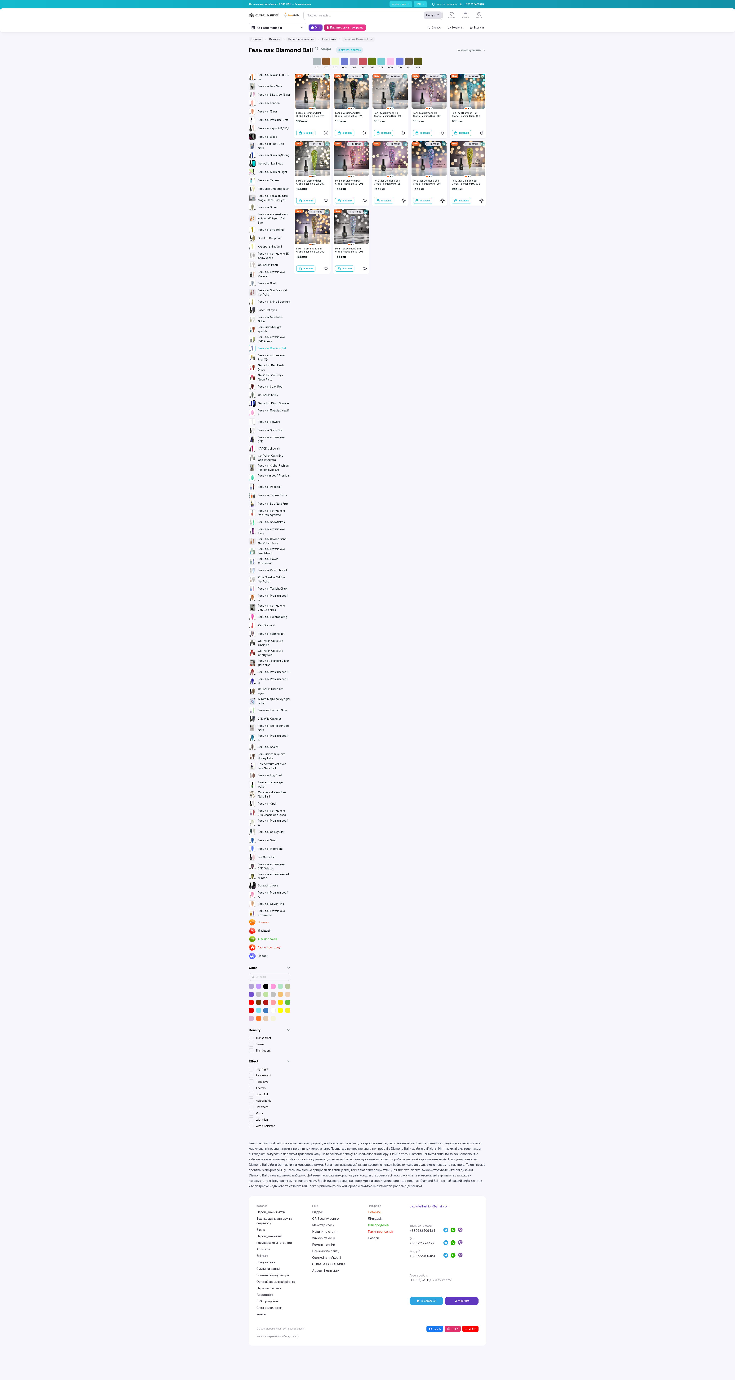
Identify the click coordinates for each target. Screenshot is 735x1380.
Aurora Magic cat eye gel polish (274, 701)
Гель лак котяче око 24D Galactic (271, 866)
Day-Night (262, 1069)
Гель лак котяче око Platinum (271, 274)
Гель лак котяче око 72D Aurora (271, 339)
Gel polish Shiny (268, 395)
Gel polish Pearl (268, 264)
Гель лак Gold (267, 283)
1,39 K (437, 1328)
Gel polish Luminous (270, 163)
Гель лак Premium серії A (273, 894)
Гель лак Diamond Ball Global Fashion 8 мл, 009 (427, 114)
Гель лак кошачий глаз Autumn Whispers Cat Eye (273, 218)
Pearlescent (263, 1075)
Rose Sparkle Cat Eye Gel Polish (272, 579)
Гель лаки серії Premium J (274, 477)
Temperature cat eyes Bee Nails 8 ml (272, 766)
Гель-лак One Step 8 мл (273, 188)
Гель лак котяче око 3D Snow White (273, 255)
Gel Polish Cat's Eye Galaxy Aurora (270, 457)
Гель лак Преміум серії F (273, 412)
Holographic (263, 1100)
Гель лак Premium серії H (273, 681)
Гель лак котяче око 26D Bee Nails (271, 607)
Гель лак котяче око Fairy (271, 531)
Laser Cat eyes (267, 310)
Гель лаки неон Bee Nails (271, 146)
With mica (262, 1119)
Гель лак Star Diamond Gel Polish (272, 292)
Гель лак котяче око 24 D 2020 (273, 876)
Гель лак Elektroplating (272, 616)
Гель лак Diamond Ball (272, 348)
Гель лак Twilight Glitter (273, 588)
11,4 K (455, 1328)
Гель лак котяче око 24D (271, 439)
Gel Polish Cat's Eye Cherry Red (270, 653)
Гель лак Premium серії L (274, 672)
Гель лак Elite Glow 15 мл (274, 94)
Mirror (259, 1113)
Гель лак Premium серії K (273, 737)
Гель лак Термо (268, 180)
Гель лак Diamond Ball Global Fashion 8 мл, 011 (348, 114)
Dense (260, 1044)
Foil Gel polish (266, 857)
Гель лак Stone (268, 207)
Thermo (261, 1088)
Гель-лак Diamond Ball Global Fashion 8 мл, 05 (387, 182)
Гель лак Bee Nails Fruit (273, 503)
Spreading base (268, 885)
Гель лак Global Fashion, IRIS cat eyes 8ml (273, 467)
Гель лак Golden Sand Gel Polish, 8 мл (272, 541)
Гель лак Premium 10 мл (273, 119)
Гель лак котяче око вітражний (271, 913)
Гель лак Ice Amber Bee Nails (273, 728)
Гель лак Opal (267, 803)
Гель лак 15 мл (267, 111)
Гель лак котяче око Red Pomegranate (271, 512)
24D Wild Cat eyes (270, 718)
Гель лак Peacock (269, 486)
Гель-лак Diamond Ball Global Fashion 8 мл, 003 (466, 182)
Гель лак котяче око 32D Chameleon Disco (272, 812)
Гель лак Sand (267, 840)
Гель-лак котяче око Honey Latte (271, 756)
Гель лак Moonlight (270, 848)
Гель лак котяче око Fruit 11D (271, 357)
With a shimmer (265, 1125)
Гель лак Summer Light (272, 172)
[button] (471, 50)
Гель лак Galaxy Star (271, 831)
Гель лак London (269, 103)
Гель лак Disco (267, 136)
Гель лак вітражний (271, 229)
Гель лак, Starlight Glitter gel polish (273, 662)
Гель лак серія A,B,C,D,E (273, 128)
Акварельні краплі (270, 246)
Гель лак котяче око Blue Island (271, 551)
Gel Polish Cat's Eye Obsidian (270, 643)
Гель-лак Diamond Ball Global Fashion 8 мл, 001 (349, 250)
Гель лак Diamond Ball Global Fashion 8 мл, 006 (349, 182)
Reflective (262, 1081)
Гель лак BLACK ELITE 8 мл (273, 77)
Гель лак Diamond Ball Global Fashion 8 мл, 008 (466, 114)
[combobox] (373, 15)
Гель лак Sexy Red (270, 386)
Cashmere (262, 1107)
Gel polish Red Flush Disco (271, 367)
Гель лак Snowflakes (271, 522)
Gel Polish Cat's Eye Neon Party (270, 377)
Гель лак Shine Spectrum (274, 301)
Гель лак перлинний (271, 633)
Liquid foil (262, 1094)
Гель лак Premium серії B (273, 597)
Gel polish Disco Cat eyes (270, 691)
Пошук (430, 15)
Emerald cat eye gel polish (270, 784)
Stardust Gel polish (270, 238)
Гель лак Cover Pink (271, 903)
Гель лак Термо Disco (272, 495)
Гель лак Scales (268, 747)
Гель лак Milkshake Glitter (270, 319)
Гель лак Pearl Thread (272, 570)
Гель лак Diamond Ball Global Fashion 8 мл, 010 (388, 114)
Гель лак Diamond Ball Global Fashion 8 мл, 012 (310, 114)
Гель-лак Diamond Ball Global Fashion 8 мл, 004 (427, 182)
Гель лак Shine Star (270, 430)
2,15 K (472, 1328)
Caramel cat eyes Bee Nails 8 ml (272, 794)
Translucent (263, 1050)
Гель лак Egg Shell (270, 775)
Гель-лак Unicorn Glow (272, 710)
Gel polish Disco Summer (273, 403)
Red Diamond (266, 625)
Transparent (263, 1037)
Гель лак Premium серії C (273, 822)
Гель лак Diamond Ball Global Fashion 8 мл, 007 (310, 182)
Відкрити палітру (349, 50)
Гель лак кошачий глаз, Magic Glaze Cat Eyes (273, 198)
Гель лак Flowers (269, 421)
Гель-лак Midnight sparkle (269, 329)
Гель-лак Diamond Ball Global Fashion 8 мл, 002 (310, 250)
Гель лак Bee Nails (270, 86)
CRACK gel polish (269, 448)
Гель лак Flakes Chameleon (268, 561)
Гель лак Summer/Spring (273, 155)
